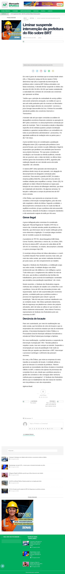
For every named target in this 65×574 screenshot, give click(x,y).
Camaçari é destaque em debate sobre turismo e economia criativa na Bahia (27, 457)
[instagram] (58, 14)
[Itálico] (32, 429)
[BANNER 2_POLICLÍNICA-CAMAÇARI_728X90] (43, 5)
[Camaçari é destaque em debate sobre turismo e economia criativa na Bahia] (5, 459)
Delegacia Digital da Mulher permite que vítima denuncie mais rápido (26, 473)
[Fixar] (37, 429)
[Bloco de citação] (43, 429)
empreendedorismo (25, 11)
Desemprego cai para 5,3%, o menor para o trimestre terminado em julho (27, 465)
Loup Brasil (36, 572)
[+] (52, 428)
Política (43, 11)
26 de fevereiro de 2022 (30, 37)
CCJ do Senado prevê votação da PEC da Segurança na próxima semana (27, 489)
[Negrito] (30, 429)
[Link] (48, 429)
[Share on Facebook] (33, 71)
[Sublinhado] (34, 429)
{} (49, 428)
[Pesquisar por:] (32, 450)
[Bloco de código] (45, 429)
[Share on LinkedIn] (45, 71)
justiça (39, 37)
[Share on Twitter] (37, 71)
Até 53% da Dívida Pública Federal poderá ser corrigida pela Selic (25, 481)
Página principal (5, 11)
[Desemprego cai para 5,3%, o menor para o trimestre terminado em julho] (5, 467)
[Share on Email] (53, 71)
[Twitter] (60, 14)
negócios (36, 11)
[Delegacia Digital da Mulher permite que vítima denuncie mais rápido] (5, 475)
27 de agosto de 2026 (14, 459)
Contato (50, 11)
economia (15, 11)
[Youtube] (63, 14)
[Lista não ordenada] (41, 429)
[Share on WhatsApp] (49, 71)
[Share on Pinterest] (41, 71)
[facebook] (55, 14)
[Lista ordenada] (39, 429)
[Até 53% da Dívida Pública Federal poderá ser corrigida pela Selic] (5, 483)
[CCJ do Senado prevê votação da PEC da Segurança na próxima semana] (5, 491)
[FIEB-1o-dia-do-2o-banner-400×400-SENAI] (11, 38)
